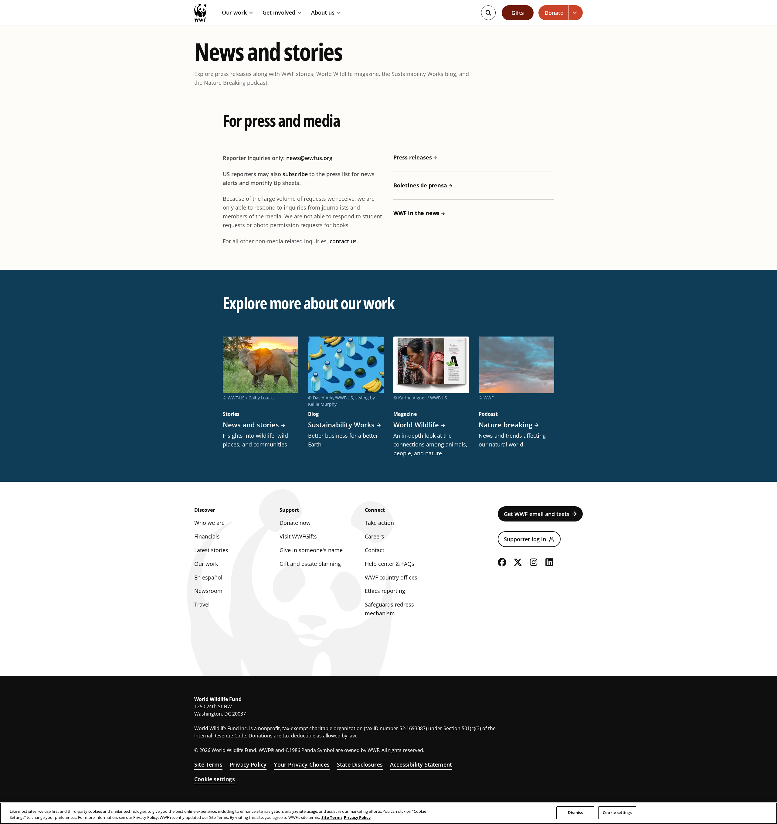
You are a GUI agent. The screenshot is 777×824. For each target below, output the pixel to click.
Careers (374, 536)
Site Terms (208, 764)
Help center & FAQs (389, 563)
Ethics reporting (385, 590)
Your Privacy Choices (302, 764)
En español (208, 577)
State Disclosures (360, 764)
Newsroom (208, 590)
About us (322, 13)
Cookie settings (214, 779)
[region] (388, 813)
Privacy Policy (248, 764)
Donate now (295, 522)
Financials (207, 536)
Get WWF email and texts (536, 514)
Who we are (209, 522)
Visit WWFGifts (298, 536)
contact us (343, 241)
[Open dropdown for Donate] (575, 12)
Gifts (517, 12)
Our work (234, 13)
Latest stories (211, 550)
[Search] (488, 12)
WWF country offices (391, 577)
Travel (202, 604)
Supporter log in (525, 539)
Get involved (279, 13)
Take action (379, 522)
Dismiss (575, 812)
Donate (554, 12)
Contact (374, 550)
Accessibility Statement (421, 764)
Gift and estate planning (310, 563)
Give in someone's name (311, 550)
